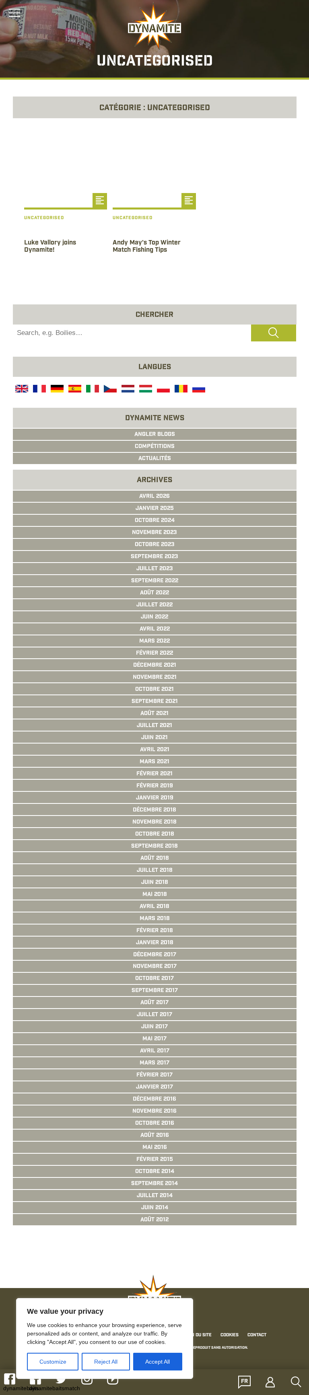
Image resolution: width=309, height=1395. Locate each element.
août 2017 (154, 1003)
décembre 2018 (154, 810)
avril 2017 (154, 1051)
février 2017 (154, 1075)
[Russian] (198, 390)
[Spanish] (74, 390)
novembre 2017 (155, 967)
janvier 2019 (154, 798)
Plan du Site (197, 1335)
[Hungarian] (145, 390)
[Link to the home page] (154, 26)
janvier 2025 (155, 509)
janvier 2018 (154, 943)
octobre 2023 (155, 545)
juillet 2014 (155, 1196)
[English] (21, 390)
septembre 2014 (154, 1184)
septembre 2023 (154, 557)
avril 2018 (154, 907)
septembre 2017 (155, 991)
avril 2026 (154, 497)
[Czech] (109, 390)
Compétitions (155, 447)
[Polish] (162, 390)
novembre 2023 (154, 533)
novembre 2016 (154, 1111)
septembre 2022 (154, 581)
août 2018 (154, 859)
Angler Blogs (154, 435)
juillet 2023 (154, 569)
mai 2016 (154, 1148)
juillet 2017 (154, 1015)
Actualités (154, 459)
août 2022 (154, 593)
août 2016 (154, 1136)
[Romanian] (180, 390)
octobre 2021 (154, 690)
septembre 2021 (155, 702)
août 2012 (154, 1220)
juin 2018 (154, 883)
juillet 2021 (154, 726)
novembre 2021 (155, 678)
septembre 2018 (154, 846)
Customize (52, 1361)
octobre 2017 (154, 979)
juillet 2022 (154, 605)
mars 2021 (154, 762)
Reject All (105, 1361)
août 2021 (154, 714)
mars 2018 (155, 919)
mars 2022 (154, 641)
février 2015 (154, 1160)
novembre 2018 (154, 822)
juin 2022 (154, 617)
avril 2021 (154, 750)
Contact (256, 1335)
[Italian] (91, 390)
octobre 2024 (155, 521)
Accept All (157, 1361)
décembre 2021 (154, 666)
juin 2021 (154, 738)
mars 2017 (154, 1063)
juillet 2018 (155, 871)
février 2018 (154, 931)
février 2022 (154, 653)
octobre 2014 (154, 1172)
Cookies (229, 1335)
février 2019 (154, 786)
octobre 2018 (154, 834)
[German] (56, 390)
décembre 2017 (154, 955)
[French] (38, 390)
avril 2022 (155, 629)
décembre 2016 (154, 1099)
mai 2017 (154, 1039)
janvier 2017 (154, 1087)
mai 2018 (154, 895)
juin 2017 (154, 1027)
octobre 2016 (154, 1124)
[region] (104, 1338)
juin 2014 (154, 1208)
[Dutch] (127, 390)
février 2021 (154, 774)
